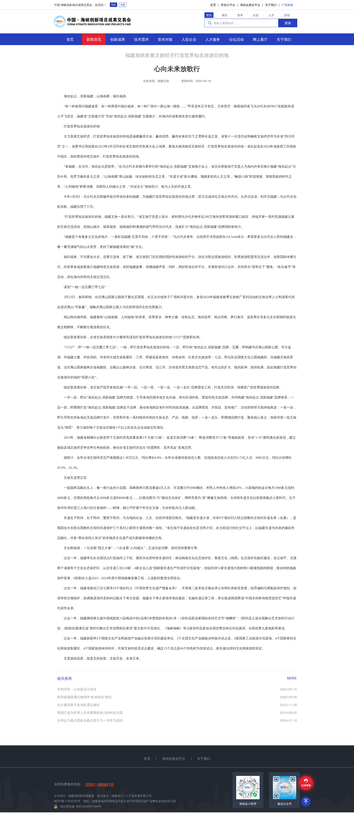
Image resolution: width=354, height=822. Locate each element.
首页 (213, 5)
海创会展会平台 (250, 5)
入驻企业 (189, 39)
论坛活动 (236, 39)
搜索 (288, 22)
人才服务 (212, 39)
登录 (113, 4)
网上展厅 (260, 39)
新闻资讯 (93, 39)
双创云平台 (228, 5)
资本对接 (165, 39)
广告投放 (287, 5)
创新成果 (117, 39)
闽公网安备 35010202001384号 (80, 806)
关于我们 (271, 5)
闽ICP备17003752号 (67, 801)
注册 (122, 4)
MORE (292, 678)
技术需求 (141, 39)
